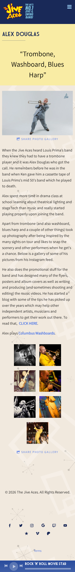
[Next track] (21, 566)
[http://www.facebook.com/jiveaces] (9, 525)
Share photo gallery (39, 139)
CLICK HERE (28, 323)
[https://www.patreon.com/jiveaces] (48, 533)
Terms (37, 551)
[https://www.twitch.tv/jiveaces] (54, 525)
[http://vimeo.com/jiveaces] (37, 533)
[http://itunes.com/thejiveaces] (26, 533)
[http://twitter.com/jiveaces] (20, 525)
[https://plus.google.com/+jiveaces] (43, 525)
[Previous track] (6, 566)
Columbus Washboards (37, 333)
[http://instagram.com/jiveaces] (32, 525)
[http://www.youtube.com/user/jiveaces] (65, 525)
